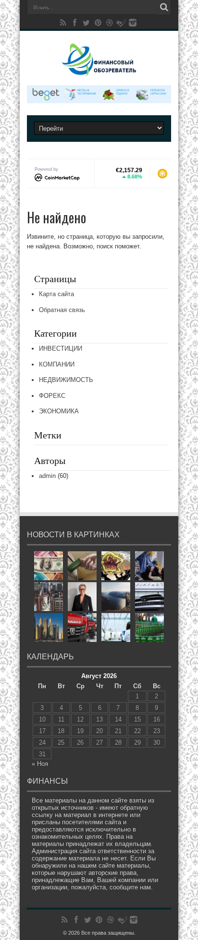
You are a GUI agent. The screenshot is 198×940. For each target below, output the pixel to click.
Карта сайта (56, 294)
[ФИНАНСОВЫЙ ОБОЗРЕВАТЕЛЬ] (99, 69)
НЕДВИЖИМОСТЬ (66, 379)
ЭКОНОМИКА (59, 411)
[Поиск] (164, 7)
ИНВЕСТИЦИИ (60, 348)
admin (47, 475)
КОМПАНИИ (56, 364)
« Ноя (40, 763)
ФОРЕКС (52, 395)
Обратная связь (62, 309)
